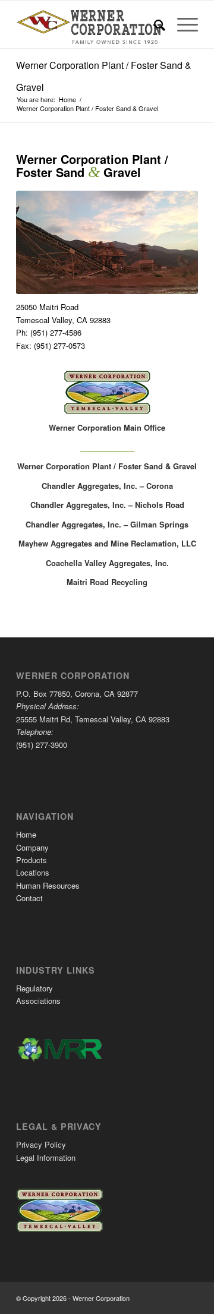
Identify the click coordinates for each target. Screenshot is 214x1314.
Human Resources (48, 885)
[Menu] (181, 24)
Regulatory (34, 988)
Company (32, 847)
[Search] (153, 24)
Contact (29, 898)
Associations (38, 1000)
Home (26, 834)
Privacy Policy (41, 1144)
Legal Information (45, 1157)
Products (31, 860)
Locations (32, 872)
